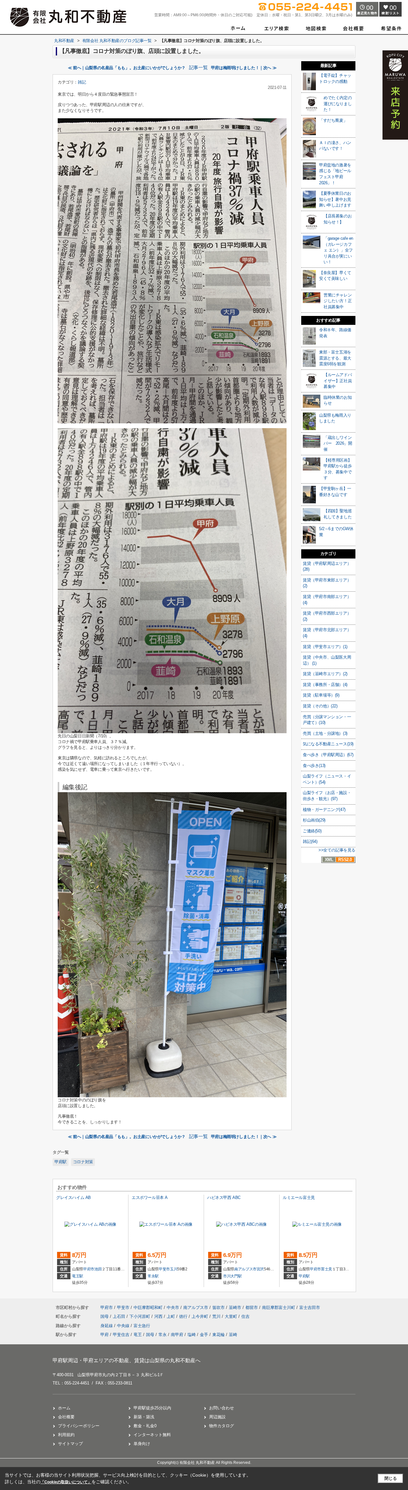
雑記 (82, 82)
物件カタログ (221, 1425)
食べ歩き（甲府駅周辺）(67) (328, 754)
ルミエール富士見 (299, 1197)
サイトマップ (70, 1443)
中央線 (124, 1325)
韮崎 (233, 1334)
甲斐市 (164, 1269)
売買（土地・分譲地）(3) (325, 733)
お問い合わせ (221, 1408)
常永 (162, 1334)
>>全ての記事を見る (336, 850)
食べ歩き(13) (314, 765)
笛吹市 (218, 1307)
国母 (105, 1316)
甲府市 (88, 1269)
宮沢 (260, 1269)
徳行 (184, 1316)
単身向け (142, 1443)
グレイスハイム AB (73, 1197)
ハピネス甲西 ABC (224, 1197)
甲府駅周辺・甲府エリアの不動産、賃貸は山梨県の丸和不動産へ (126, 1360)
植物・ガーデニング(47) (324, 809)
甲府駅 (61, 1161)
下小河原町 (140, 1316)
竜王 (138, 1334)
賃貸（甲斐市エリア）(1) (325, 646)
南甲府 (177, 1334)
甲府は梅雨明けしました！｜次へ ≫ (243, 67)
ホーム (64, 1408)
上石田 (120, 1316)
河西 (159, 1316)
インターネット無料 (152, 1434)
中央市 (173, 1307)
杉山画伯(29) (314, 820)
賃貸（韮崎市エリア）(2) (325, 673)
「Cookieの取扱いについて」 (65, 1482)
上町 (171, 1316)
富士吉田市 (309, 1307)
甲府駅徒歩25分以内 (152, 1408)
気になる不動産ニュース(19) (328, 743)
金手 (204, 1334)
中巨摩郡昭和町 (148, 1307)
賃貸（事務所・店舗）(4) (325, 684)
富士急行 (142, 1325)
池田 (98, 1269)
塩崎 (191, 1334)
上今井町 (200, 1316)
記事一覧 (198, 67)
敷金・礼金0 (145, 1425)
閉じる (390, 1478)
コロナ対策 (83, 1161)
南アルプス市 (245, 1269)
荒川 (217, 1316)
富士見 (326, 1269)
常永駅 (153, 1276)
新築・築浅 (144, 1416)
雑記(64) (310, 841)
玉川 (173, 1269)
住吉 (245, 1316)
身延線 (107, 1325)
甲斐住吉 (121, 1334)
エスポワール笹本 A (150, 1197)
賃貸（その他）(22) (320, 706)
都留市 (251, 1307)
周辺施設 (217, 1416)
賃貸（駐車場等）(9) (321, 695)
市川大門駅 (232, 1276)
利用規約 (66, 1434)
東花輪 (218, 1334)
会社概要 (66, 1416)
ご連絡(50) (312, 831)
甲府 (104, 1334)
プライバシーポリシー (78, 1425)
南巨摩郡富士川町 (278, 1307)
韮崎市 (235, 1307)
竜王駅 (77, 1276)
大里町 (231, 1316)
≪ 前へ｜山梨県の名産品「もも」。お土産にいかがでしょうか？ (127, 67)
